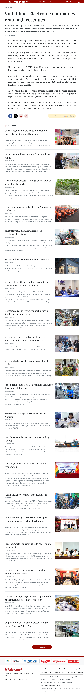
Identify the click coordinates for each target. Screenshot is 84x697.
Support (77, 669)
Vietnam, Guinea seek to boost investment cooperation (26, 465)
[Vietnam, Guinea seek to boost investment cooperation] (67, 470)
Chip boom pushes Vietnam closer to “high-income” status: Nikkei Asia (27, 624)
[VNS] (23, 661)
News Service (59, 672)
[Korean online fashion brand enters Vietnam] (67, 266)
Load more (42, 647)
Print (21, 116)
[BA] (67, 661)
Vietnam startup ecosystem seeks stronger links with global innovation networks (26, 338)
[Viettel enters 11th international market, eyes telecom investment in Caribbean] (67, 288)
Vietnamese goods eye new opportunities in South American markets (27, 312)
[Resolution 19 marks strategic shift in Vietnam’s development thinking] (67, 391)
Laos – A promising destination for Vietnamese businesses (28, 208)
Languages (44, 672)
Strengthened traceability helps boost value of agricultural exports (28, 182)
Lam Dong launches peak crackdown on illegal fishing (28, 439)
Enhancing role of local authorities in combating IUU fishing (23, 232)
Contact (80, 672)
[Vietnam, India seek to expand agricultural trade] (67, 367)
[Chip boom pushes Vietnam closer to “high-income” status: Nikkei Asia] (67, 629)
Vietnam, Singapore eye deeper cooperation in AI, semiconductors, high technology (28, 598)
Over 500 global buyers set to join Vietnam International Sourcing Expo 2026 (26, 132)
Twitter (16, 116)
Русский (72, 2)
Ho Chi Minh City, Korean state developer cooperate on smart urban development (26, 519)
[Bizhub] (9, 661)
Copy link (26, 116)
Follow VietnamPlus (56, 116)
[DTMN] (51, 661)
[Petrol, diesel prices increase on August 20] (67, 501)
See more (12, 125)
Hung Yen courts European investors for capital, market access (25, 571)
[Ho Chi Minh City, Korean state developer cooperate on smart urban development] (67, 524)
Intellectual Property (50, 669)
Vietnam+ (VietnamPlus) (21, 1)
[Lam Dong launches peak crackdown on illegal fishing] (67, 443)
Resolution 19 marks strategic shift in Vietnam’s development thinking (29, 386)
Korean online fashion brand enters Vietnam (27, 259)
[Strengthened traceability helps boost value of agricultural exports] (67, 187)
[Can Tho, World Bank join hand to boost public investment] (67, 550)
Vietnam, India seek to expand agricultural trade (26, 362)
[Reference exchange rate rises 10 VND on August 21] (67, 420)
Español (61, 2)
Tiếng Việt (42, 2)
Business (8, 8)
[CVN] (38, 661)
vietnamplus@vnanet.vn (53, 685)
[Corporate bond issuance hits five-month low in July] (67, 161)
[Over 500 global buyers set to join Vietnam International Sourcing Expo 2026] (67, 137)
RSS (71, 669)
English (49, 2)
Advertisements (71, 672)
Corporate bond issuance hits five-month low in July (27, 156)
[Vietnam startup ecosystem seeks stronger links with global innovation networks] (67, 343)
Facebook (10, 116)
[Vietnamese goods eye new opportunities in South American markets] (67, 317)
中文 (67, 1)
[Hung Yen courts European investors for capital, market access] (67, 576)
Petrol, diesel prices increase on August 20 (26, 494)
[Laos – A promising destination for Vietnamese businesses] (67, 213)
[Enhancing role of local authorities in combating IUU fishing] (67, 237)
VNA (51, 672)
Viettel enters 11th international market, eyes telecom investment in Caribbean (27, 283)
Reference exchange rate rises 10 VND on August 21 (25, 415)
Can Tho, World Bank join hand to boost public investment (28, 545)
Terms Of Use (63, 669)
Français (55, 2)
